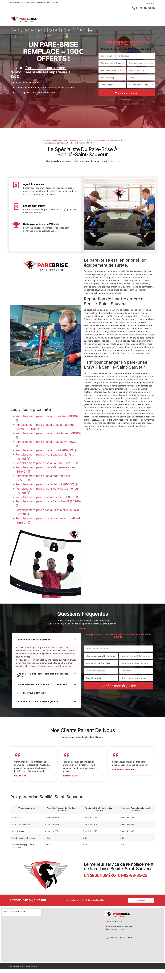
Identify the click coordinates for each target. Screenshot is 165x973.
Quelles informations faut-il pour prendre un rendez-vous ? (43, 674)
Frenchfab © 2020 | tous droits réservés (24, 966)
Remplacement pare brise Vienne (106, 140)
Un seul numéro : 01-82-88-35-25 (115, 875)
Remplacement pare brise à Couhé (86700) (44, 450)
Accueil (46, 140)
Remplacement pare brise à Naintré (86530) (45, 484)
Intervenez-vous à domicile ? (31, 693)
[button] (46, 639)
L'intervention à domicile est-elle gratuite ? (38, 701)
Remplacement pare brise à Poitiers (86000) (45, 497)
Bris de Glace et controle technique (34, 639)
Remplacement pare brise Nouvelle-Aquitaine (70, 140)
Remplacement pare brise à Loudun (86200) (45, 463)
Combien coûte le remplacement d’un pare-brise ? (42, 684)
